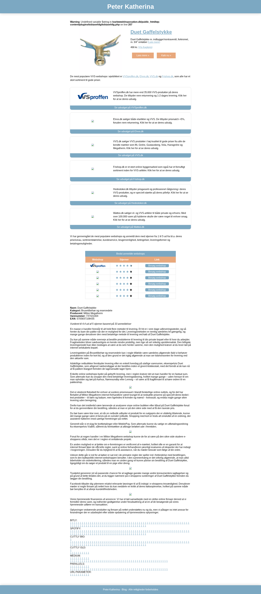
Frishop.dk (167, 76)
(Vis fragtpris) (145, 47)
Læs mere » (143, 55)
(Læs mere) (154, 42)
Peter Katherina (130, 6)
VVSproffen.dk (130, 76)
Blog (124, 589)
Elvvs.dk (144, 76)
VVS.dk (154, 76)
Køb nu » (166, 55)
